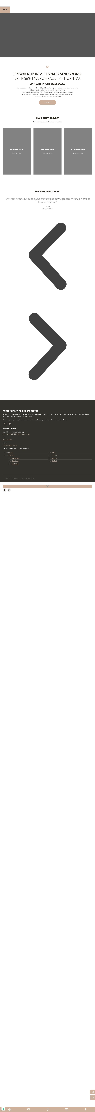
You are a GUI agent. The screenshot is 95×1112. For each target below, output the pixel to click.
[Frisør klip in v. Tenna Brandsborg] (5, 6)
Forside (10, 452)
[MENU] (5, 10)
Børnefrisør (15, 464)
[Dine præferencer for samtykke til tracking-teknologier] (3, 1109)
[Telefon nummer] (47, 1109)
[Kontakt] (66, 1109)
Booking (54, 458)
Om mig (54, 455)
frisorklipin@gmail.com (10, 445)
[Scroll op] (85, 1109)
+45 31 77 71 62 (7, 439)
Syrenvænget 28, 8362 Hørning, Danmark (16, 434)
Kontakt (54, 461)
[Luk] (47, 486)
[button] (47, 257)
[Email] (28, 1109)
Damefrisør (15, 458)
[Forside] (9, 1109)
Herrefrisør (15, 461)
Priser (53, 452)
